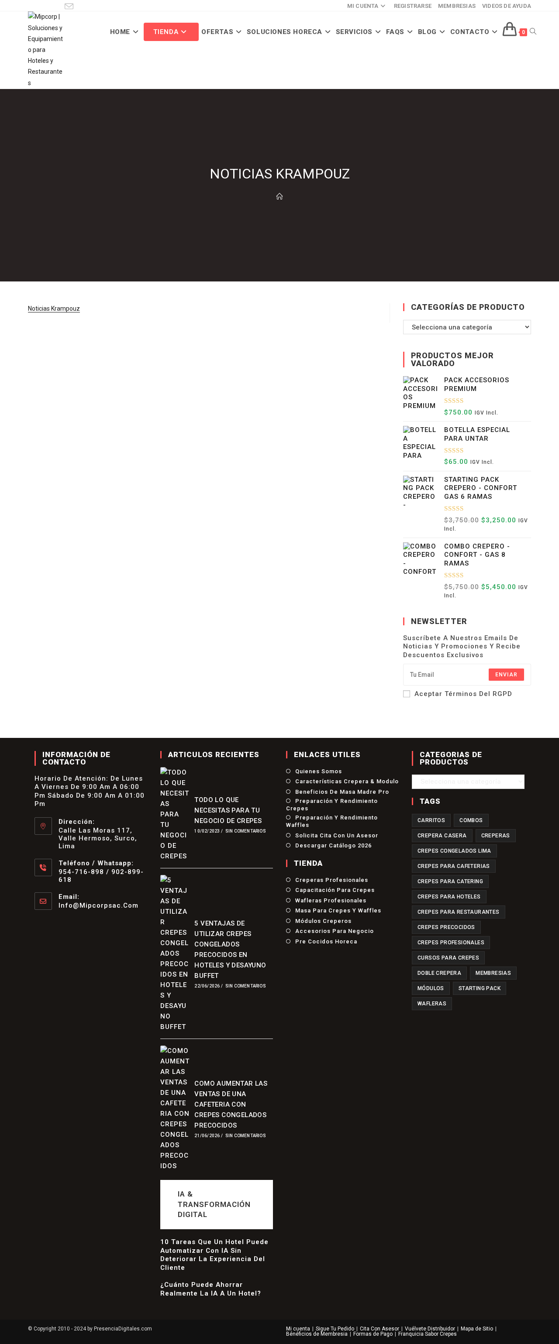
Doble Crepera (439, 973)
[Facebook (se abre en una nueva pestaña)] (33, 6)
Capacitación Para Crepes (335, 890)
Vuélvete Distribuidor (430, 1329)
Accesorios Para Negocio (334, 931)
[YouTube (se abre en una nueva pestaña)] (56, 6)
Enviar (506, 675)
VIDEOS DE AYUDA (506, 6)
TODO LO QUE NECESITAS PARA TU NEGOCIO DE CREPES (228, 810)
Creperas (495, 836)
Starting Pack (479, 988)
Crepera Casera (442, 836)
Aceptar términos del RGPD (463, 694)
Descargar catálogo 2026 (333, 845)
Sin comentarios (245, 831)
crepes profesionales (451, 942)
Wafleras (432, 1004)
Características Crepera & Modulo (347, 781)
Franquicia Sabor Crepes (427, 1334)
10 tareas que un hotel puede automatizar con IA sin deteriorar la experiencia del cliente (214, 1255)
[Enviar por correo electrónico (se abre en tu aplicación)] (69, 6)
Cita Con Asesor (379, 1329)
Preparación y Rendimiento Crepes (332, 805)
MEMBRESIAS (457, 6)
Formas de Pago (373, 1334)
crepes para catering (450, 881)
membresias (493, 973)
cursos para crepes (448, 958)
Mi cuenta (298, 1329)
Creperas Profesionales (331, 880)
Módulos (431, 988)
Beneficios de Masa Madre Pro (342, 792)
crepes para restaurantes (459, 912)
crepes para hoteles (449, 897)
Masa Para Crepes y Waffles (338, 910)
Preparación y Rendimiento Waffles (332, 821)
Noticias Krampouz (54, 308)
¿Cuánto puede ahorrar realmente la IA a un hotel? (210, 1289)
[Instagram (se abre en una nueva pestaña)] (44, 6)
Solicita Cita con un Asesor (336, 835)
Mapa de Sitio (477, 1329)
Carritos (431, 820)
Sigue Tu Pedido (335, 1329)
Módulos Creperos (323, 921)
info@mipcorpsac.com (98, 905)
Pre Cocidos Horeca (326, 941)
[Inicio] (279, 197)
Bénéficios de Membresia (317, 1334)
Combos (471, 820)
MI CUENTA (363, 6)
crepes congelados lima (454, 851)
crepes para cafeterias (454, 866)
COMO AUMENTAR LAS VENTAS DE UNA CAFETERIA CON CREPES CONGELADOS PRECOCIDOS (230, 1104)
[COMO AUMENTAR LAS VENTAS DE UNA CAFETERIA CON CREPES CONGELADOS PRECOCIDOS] (175, 1108)
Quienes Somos (318, 771)
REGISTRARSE (412, 6)
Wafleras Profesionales (330, 900)
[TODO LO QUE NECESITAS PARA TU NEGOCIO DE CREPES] (175, 814)
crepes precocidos (446, 927)
